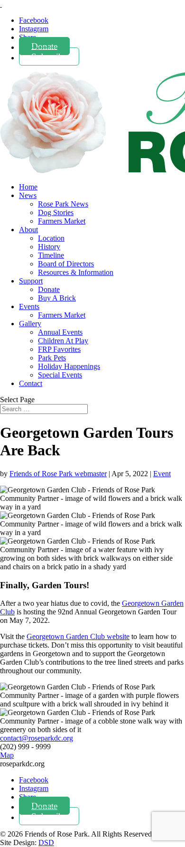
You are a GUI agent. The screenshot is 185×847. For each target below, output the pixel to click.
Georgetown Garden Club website (78, 636)
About (28, 230)
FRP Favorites (59, 349)
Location (51, 238)
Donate (44, 46)
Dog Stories (56, 212)
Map (7, 755)
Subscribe (49, 56)
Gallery (30, 324)
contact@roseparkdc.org (36, 738)
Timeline (51, 255)
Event (162, 474)
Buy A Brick (57, 298)
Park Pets (52, 358)
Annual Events (60, 332)
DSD (46, 842)
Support (31, 281)
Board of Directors (66, 264)
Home (28, 187)
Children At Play (63, 341)
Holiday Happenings (69, 366)
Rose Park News (63, 204)
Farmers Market (61, 221)
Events (29, 306)
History (49, 247)
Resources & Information (75, 272)
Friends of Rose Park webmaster (58, 474)
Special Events (60, 375)
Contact (30, 383)
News (28, 195)
